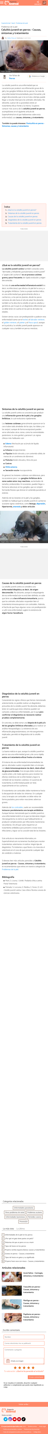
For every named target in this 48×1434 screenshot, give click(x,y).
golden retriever (10, 322)
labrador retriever (37, 319)
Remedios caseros (35, 1217)
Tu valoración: (9, 1371)
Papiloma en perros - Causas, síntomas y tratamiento (32, 1317)
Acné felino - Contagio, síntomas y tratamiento (33, 1274)
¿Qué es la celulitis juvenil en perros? (21, 210)
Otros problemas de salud (14, 1212)
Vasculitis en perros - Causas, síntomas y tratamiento (32, 1290)
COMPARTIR (37, 4)
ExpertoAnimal (5, 23)
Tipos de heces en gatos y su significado (19, 1257)
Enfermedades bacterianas (15, 1217)
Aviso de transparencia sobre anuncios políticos (17, 1432)
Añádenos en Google (38, 76)
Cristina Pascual (11, 38)
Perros (12, 78)
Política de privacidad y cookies (12, 1429)
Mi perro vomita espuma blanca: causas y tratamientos (25, 1249)
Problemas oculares (34, 1212)
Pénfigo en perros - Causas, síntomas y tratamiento (31, 1303)
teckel (25, 319)
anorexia (17, 506)
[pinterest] (19, 1419)
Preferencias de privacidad (31, 1429)
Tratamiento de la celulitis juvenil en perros (25, 223)
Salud (13, 23)
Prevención (24, 1221)
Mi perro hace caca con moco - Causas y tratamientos (24, 1261)
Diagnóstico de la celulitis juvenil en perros (24, 220)
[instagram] (10, 1419)
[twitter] (6, 1419)
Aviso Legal (42, 1426)
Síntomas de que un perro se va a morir (19, 1242)
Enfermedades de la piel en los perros (18, 1234)
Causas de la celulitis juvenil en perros (23, 216)
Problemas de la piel (22, 23)
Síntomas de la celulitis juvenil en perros (23, 213)
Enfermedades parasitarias (23, 1207)
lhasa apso (33, 322)
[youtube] (15, 1419)
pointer (22, 322)
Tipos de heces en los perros (15, 1246)
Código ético (37, 1432)
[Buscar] (44, 3)
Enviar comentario (36, 1377)
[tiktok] (24, 1419)
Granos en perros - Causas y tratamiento (19, 1253)
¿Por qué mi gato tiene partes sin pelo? (19, 1238)
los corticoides (17, 807)
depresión (41, 503)
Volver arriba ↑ (24, 1404)
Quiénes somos (32, 1426)
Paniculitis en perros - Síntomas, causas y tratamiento (23, 125)
